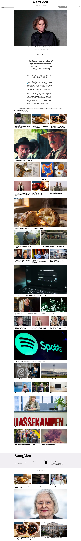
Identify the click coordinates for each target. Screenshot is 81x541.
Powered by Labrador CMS (40, 470)
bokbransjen (35, 108)
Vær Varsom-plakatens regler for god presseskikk (58, 460)
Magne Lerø (34, 461)
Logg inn (72, 7)
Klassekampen (30, 84)
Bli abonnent (63, 7)
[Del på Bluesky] (43, 77)
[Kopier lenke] (41, 77)
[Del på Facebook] (34, 77)
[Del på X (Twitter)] (36, 77)
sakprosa (42, 108)
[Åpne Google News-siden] (46, 77)
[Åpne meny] (77, 7)
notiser (52, 108)
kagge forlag (58, 108)
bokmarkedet (29, 108)
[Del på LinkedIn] (38, 77)
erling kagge (47, 108)
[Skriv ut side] (45, 77)
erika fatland (22, 108)
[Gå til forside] (40, 2)
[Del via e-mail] (39, 77)
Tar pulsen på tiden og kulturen (40, 5)
